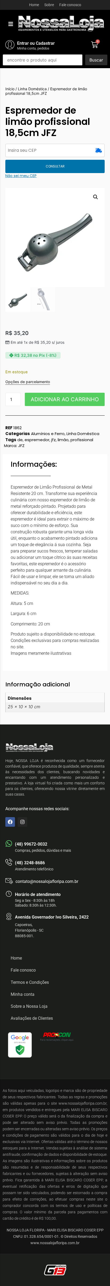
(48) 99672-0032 (31, 844)
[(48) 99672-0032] (8, 843)
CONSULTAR (55, 166)
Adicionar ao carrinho (65, 399)
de (20, 440)
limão (63, 440)
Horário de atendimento (38, 894)
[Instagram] (22, 822)
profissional (81, 440)
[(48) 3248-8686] (8, 862)
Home (34, 5)
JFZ (21, 445)
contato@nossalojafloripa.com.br (46, 881)
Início (9, 89)
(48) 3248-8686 (30, 862)
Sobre (49, 5)
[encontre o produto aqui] (42, 59)
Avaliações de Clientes (32, 1018)
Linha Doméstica (32, 89)
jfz (53, 440)
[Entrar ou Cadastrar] (9, 44)
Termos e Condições (30, 982)
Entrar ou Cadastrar (36, 43)
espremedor (37, 440)
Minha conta (22, 994)
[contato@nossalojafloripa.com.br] (9, 881)
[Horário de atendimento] (8, 893)
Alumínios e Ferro (48, 433)
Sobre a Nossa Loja (29, 1006)
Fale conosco (70, 5)
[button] (10, 24)
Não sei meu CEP (21, 175)
